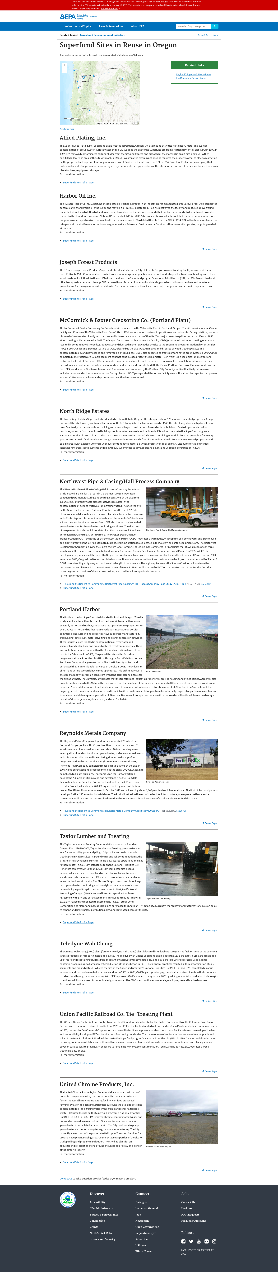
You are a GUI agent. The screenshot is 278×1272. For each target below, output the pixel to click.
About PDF (206, 583)
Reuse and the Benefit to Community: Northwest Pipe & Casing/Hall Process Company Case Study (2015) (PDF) (124, 584)
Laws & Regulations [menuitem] (111, 26)
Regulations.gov (145, 1233)
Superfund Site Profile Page (78, 182)
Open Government (147, 1227)
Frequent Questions (193, 1221)
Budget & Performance (104, 1214)
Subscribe (141, 1239)
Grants (94, 1227)
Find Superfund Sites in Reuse (191, 77)
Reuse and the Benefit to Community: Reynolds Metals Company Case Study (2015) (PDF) (112, 810)
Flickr (206, 1241)
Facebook (183, 1241)
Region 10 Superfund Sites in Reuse (193, 74)
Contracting (97, 1221)
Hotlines (186, 1208)
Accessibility (98, 1202)
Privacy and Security (102, 1239)
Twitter (191, 1241)
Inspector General (146, 1208)
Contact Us (203, 34)
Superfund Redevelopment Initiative (102, 35)
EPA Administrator (101, 1208)
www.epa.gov (162, 1)
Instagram (214, 1241)
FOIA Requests (190, 1214)
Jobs (138, 1214)
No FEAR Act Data (101, 1233)
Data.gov (141, 1202)
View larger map (67, 128)
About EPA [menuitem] (137, 26)
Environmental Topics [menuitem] (77, 26)
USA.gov (140, 1245)
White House (143, 1251)
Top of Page (211, 248)
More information (109, 8)
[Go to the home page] (68, 16)
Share (215, 34)
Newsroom (142, 1221)
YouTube (199, 1241)
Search (214, 26)
